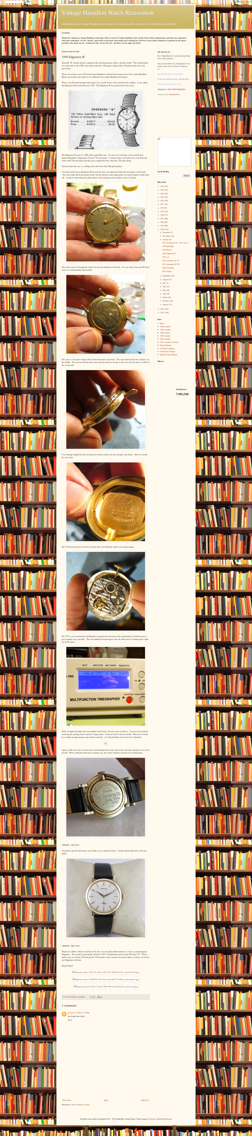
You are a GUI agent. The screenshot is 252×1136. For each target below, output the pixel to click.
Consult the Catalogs (167, 351)
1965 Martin (166, 250)
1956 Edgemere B (168, 253)
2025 (162, 190)
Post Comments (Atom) (81, 1104)
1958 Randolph (167, 246)
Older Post (145, 1100)
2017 (162, 218)
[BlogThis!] (93, 997)
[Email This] (91, 997)
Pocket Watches (165, 345)
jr (68, 1012)
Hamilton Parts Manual (168, 354)
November (167, 236)
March (165, 297)
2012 (162, 312)
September (167, 275)
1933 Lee (165, 257)
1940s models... (166, 333)
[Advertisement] (105, 1078)
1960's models (165, 339)
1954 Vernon (167, 271)
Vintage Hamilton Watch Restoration (108, 12)
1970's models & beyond (169, 342)
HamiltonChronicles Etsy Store (169, 84)
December (167, 232)
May (164, 290)
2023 (162, 197)
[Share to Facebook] (98, 997)
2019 (162, 211)
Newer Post (66, 1100)
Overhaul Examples (167, 348)
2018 (162, 215)
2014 (162, 229)
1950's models (165, 336)
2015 (162, 225)
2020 (162, 208)
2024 (162, 193)
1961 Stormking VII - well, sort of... (176, 242)
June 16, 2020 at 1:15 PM (79, 1012)
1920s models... (166, 326)
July (164, 283)
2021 (162, 204)
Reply (70, 1020)
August (165, 279)
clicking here (174, 94)
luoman (153, 1119)
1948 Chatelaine (168, 267)
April (165, 293)
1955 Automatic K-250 (170, 264)
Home (106, 1100)
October (166, 239)
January (166, 304)
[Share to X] (96, 997)
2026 (162, 186)
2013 (162, 309)
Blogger (169, 1119)
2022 (162, 200)
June (164, 286)
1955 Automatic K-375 (170, 260)
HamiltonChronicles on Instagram (170, 74)
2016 (162, 222)
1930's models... (166, 329)
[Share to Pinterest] (101, 997)
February (166, 301)
